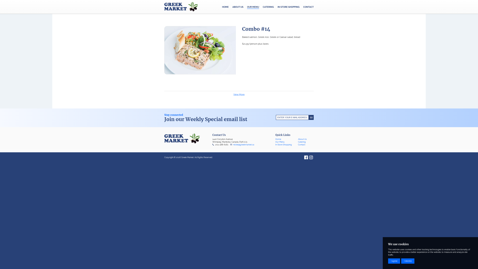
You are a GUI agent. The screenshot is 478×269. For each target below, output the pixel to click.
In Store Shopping (283, 144)
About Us (302, 139)
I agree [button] (394, 261)
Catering (302, 142)
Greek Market (181, 7)
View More (239, 94)
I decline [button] (408, 261)
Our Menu (280, 142)
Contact (301, 144)
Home (278, 139)
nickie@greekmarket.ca (243, 144)
